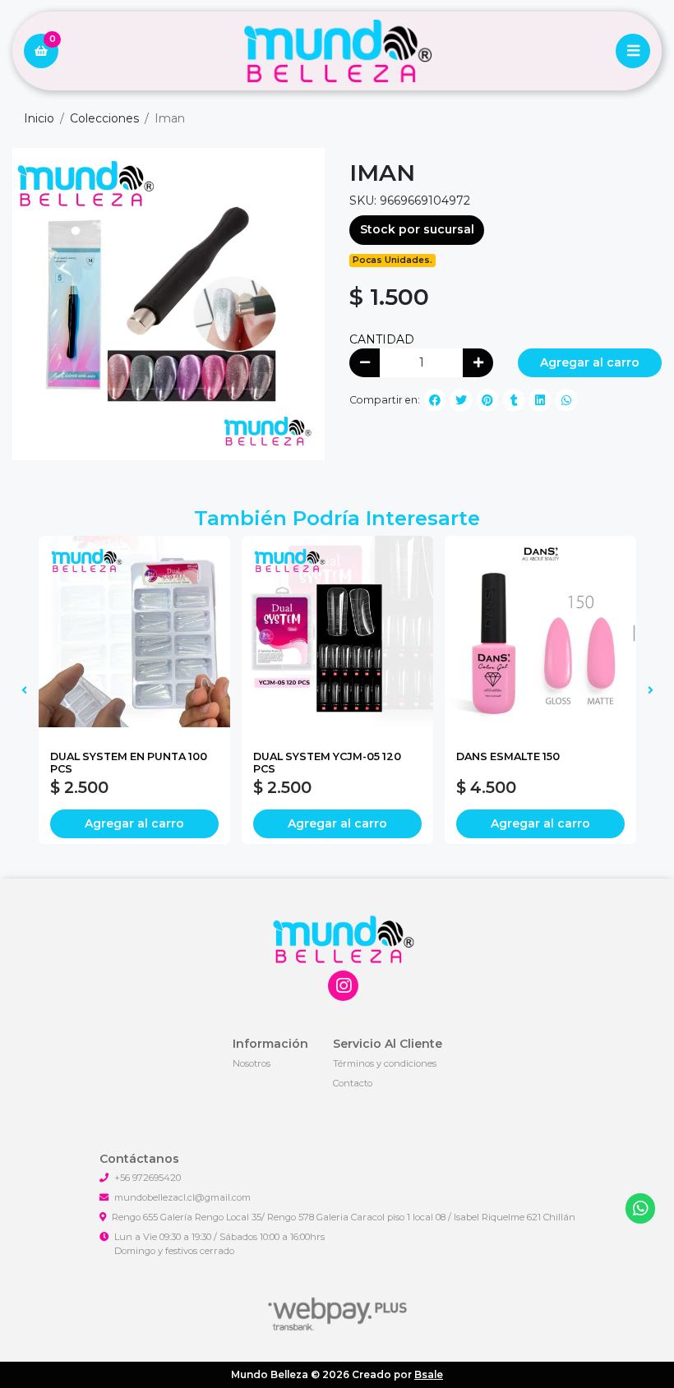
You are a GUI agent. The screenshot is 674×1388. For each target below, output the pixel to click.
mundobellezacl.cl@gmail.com (182, 1197)
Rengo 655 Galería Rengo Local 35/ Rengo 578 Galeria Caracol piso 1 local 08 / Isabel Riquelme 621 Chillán (343, 1217)
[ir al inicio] (343, 939)
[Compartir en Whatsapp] (566, 400)
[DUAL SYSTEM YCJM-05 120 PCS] (337, 631)
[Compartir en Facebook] (434, 400)
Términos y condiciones (384, 1063)
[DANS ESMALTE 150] (540, 631)
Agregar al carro (589, 362)
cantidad (381, 339)
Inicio (39, 118)
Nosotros (251, 1063)
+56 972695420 (147, 1177)
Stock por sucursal (417, 229)
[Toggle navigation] (633, 51)
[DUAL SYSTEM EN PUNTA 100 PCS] (134, 631)
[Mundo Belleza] (337, 51)
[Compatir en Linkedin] (540, 400)
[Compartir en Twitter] (461, 400)
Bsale (428, 1374)
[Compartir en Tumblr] (513, 400)
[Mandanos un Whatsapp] (641, 1208)
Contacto (352, 1083)
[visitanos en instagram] (343, 986)
